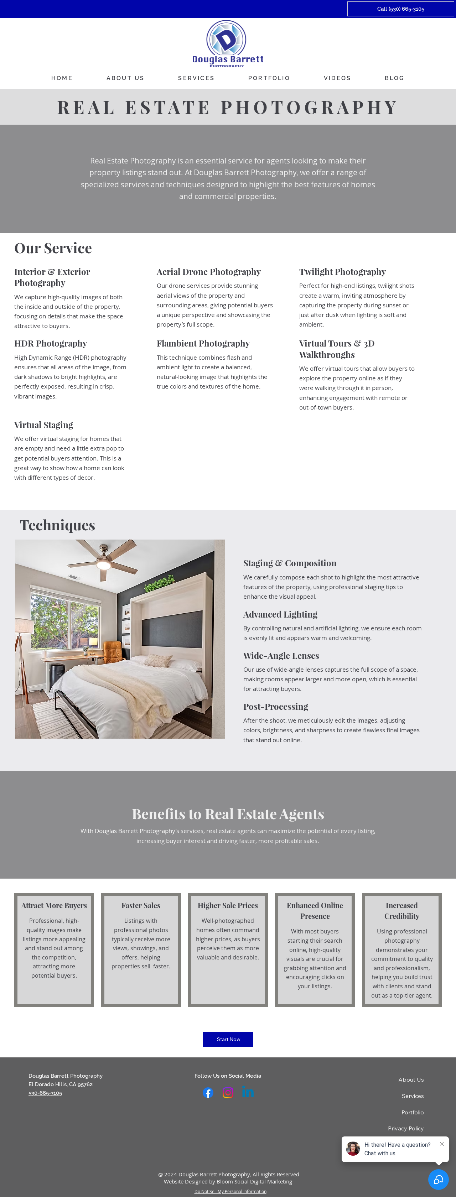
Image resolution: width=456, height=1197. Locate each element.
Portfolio (412, 1112)
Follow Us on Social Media (228, 1076)
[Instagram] (228, 1093)
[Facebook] (208, 1093)
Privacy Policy (406, 1128)
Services (413, 1095)
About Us (411, 1079)
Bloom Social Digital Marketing (254, 1181)
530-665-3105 (45, 1093)
